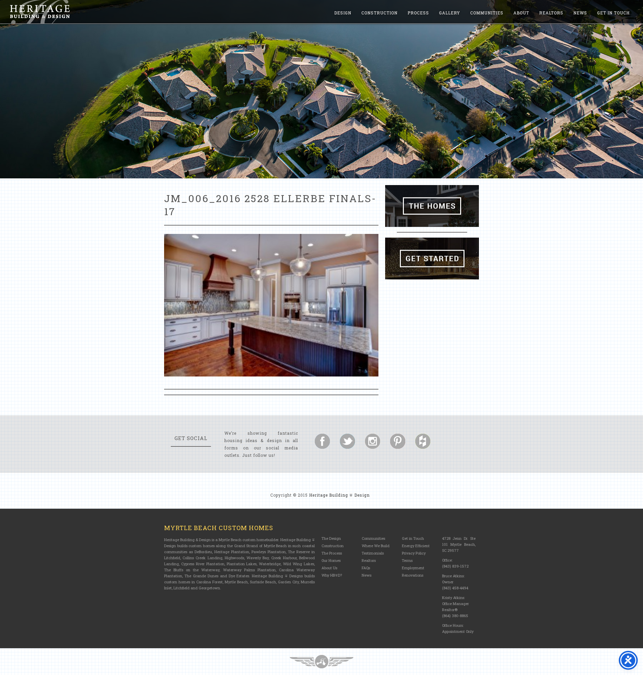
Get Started (432, 258)
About (521, 12)
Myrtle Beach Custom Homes (218, 528)
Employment (413, 567)
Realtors (551, 12)
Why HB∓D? (332, 575)
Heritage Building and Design (39, 11)
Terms (407, 560)
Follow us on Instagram (372, 441)
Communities (486, 12)
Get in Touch (613, 12)
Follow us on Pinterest (397, 441)
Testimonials (373, 553)
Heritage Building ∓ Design (339, 495)
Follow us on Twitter (347, 441)
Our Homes (331, 560)
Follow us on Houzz (422, 441)
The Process (332, 553)
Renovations (412, 575)
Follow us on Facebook (322, 441)
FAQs (366, 567)
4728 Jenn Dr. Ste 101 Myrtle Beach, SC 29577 (459, 544)
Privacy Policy (414, 553)
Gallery (449, 12)
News (580, 12)
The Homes (432, 206)
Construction (379, 12)
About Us (329, 567)
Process (418, 12)
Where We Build (375, 545)
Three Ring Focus (321, 661)
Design (342, 12)
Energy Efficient (416, 545)
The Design (331, 538)
